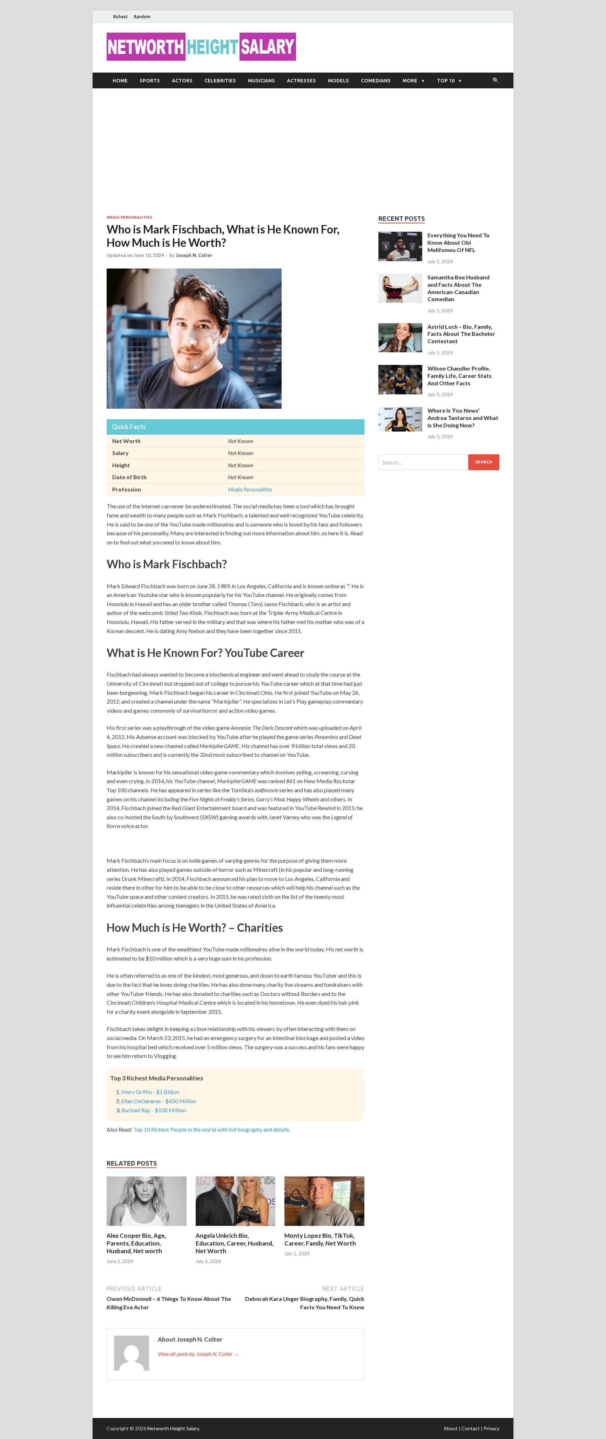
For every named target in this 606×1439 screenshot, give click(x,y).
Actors (182, 80)
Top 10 (445, 80)
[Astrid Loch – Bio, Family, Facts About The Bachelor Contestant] (400, 327)
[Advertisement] (303, 151)
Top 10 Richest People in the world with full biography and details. (211, 1129)
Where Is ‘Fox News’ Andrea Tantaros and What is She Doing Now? (462, 417)
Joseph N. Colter (194, 255)
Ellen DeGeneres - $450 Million (158, 1101)
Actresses (301, 80)
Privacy (491, 1428)
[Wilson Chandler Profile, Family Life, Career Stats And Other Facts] (400, 369)
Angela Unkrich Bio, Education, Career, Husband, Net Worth (235, 1243)
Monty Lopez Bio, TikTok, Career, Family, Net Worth (320, 1239)
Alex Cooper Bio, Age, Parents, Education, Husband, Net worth (136, 1243)
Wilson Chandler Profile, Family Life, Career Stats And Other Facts (459, 375)
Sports (150, 80)
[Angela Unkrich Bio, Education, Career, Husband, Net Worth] (236, 1227)
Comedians (376, 80)
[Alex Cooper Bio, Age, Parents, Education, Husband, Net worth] (147, 1227)
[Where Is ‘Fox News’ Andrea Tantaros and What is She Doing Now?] (400, 411)
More (410, 80)
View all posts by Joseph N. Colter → (198, 1353)
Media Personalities (129, 217)
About (451, 1428)
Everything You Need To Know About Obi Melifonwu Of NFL (458, 242)
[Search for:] (438, 462)
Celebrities (220, 80)
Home (120, 80)
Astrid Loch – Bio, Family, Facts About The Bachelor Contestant (461, 334)
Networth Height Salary (173, 1428)
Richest (120, 16)
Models (338, 80)
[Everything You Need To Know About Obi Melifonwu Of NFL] (400, 235)
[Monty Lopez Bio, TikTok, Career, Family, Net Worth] (324, 1227)
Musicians (261, 80)
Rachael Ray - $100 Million (153, 1110)
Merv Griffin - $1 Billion (150, 1091)
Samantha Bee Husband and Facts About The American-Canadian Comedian (458, 288)
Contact (471, 1428)
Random (142, 16)
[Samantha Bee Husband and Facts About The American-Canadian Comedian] (400, 277)
